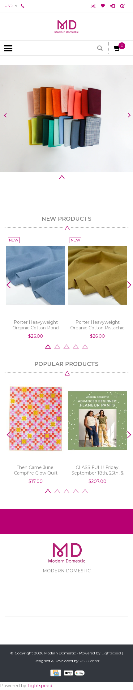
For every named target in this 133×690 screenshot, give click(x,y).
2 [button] (52, 176)
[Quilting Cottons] (66, 118)
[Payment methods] (54, 672)
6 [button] (90, 176)
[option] (66, 118)
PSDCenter (89, 660)
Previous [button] (5, 115)
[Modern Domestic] (66, 26)
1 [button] (43, 176)
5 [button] (80, 176)
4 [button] (71, 176)
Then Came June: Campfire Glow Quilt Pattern (36, 471)
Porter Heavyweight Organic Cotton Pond (35, 325)
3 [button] (62, 176)
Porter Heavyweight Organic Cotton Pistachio (97, 325)
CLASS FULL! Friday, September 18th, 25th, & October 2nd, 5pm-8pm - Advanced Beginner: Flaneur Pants (97, 471)
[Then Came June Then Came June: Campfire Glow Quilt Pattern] (35, 421)
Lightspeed (111, 653)
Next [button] (127, 115)
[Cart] (117, 49)
